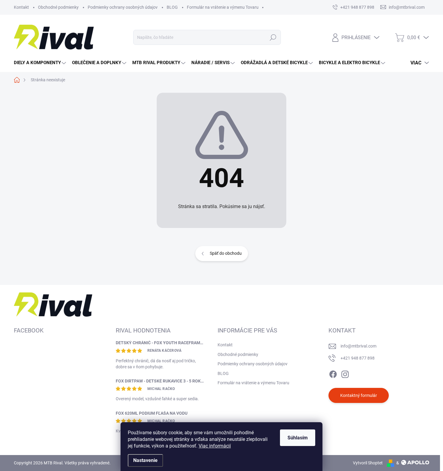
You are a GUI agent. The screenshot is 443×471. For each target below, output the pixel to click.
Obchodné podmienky (58, 7)
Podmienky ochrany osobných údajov (123, 7)
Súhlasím (297, 438)
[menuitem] (41, 63)
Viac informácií (215, 446)
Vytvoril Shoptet (368, 462)
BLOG (172, 7)
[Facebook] (333, 373)
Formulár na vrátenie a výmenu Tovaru (223, 7)
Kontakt (21, 7)
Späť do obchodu (226, 253)
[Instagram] (345, 373)
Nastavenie (145, 460)
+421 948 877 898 (358, 358)
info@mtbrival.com (358, 346)
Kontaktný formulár (358, 395)
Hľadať (272, 37)
